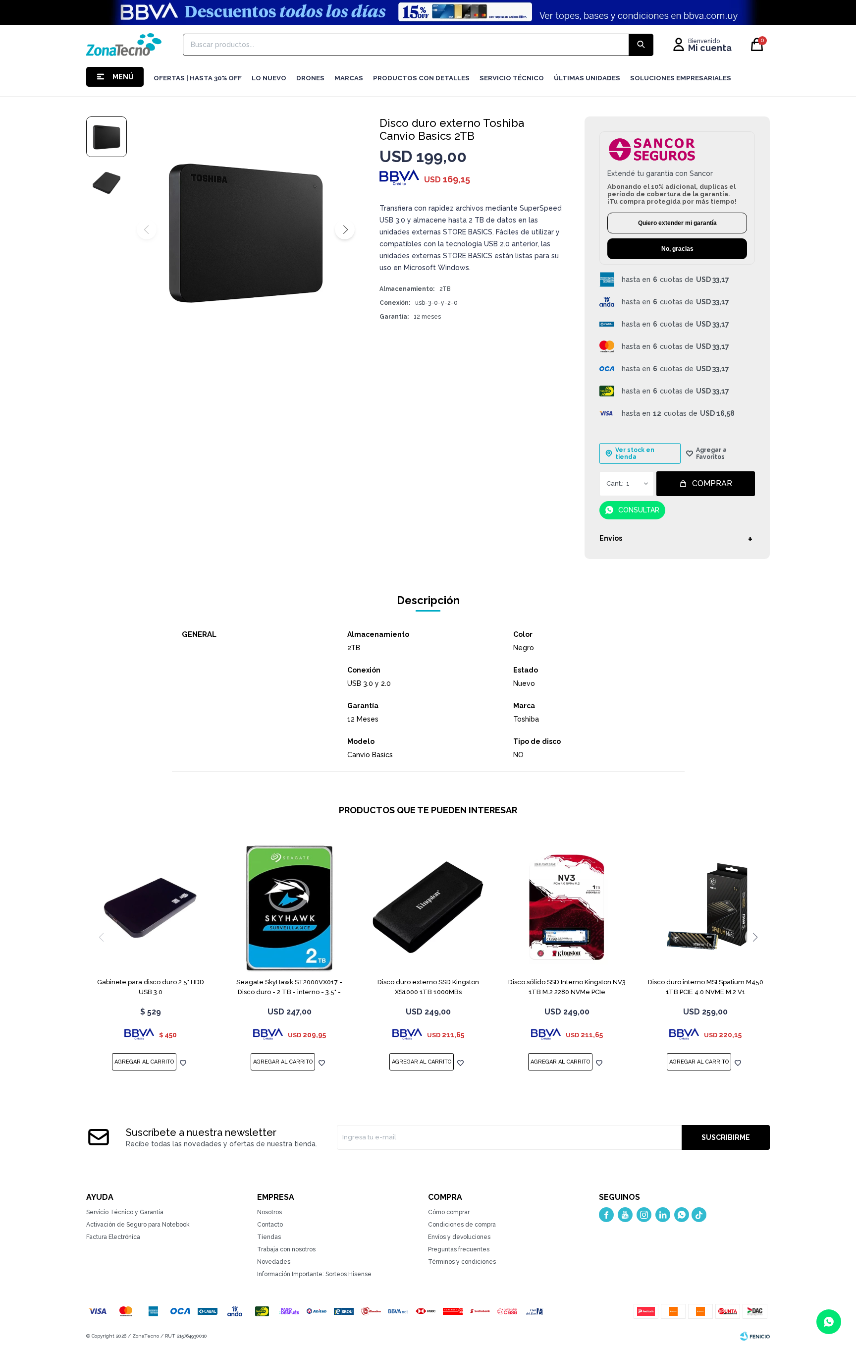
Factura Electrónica (113, 1237)
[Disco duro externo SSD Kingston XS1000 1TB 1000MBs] (428, 907)
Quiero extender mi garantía (677, 223)
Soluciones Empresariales (680, 78)
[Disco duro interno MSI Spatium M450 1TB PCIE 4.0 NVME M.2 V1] (705, 907)
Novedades (273, 1261)
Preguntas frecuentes (458, 1249)
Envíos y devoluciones (459, 1237)
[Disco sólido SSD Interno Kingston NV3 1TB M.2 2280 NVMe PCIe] (566, 907)
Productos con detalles (421, 78)
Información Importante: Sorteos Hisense (314, 1274)
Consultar (638, 510)
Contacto (270, 1224)
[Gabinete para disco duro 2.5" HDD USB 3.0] (150, 907)
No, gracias (677, 248)
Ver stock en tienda (634, 453)
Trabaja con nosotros (286, 1249)
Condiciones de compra (462, 1224)
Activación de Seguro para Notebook (138, 1224)
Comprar (712, 483)
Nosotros (269, 1212)
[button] (345, 229)
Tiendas (269, 1237)
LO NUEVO (269, 78)
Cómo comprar (449, 1212)
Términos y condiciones (462, 1261)
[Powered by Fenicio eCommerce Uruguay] (755, 1336)
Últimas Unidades (587, 78)
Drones (310, 78)
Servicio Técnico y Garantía (124, 1212)
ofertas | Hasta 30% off (198, 78)
